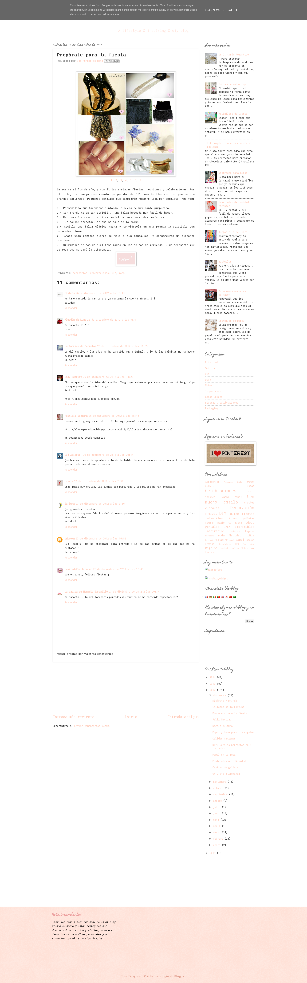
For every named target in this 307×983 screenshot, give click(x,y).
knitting (235, 531)
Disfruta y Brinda (225, 700)
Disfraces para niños (233, 172)
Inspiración (213, 391)
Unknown (70, 538)
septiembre (221, 794)
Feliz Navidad (222, 719)
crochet (249, 502)
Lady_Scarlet (73, 376)
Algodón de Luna (75, 319)
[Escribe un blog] (108, 61)
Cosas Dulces (213, 396)
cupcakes (212, 508)
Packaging (211, 408)
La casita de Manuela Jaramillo (86, 591)
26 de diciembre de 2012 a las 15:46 (114, 415)
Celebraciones (99, 272)
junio (217, 813)
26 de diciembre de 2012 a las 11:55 (122, 346)
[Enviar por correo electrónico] (105, 61)
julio (217, 807)
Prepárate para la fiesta (230, 713)
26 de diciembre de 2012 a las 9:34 (111, 319)
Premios (209, 544)
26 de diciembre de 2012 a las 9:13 (100, 293)
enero (217, 844)
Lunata (69, 481)
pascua (250, 540)
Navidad (235, 535)
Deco (208, 379)
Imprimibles (244, 526)
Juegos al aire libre (233, 231)
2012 (213, 690)
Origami (209, 540)
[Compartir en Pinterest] (118, 61)
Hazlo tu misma (229, 522)
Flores (233, 518)
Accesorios (80, 272)
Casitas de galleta (225, 767)
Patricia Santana (76, 415)
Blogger (179, 976)
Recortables (225, 544)
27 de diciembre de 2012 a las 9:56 (100, 503)
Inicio (131, 717)
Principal (211, 362)
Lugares (249, 531)
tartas (209, 552)
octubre (219, 788)
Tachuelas (225, 261)
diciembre (220, 695)
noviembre (220, 781)
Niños (208, 385)
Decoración (242, 507)
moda (122, 272)
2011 (213, 852)
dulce (234, 513)
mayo (216, 819)
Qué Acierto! (73, 454)
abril (217, 825)
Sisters (70, 293)
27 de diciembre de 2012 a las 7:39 (98, 481)
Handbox (209, 522)
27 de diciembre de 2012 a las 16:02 (101, 538)
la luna (70, 503)
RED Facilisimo (244, 544)
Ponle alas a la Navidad (229, 761)
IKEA (227, 526)
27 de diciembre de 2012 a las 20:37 (134, 591)
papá (231, 540)
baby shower (245, 481)
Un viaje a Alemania (226, 773)
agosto (218, 800)
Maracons (209, 535)
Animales (228, 482)
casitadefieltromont (78, 569)
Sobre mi (211, 368)
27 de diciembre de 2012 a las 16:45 (118, 569)
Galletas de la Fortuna (228, 706)
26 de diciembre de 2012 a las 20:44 (108, 454)
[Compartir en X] (112, 61)
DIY (114, 272)
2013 (213, 683)
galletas (248, 518)
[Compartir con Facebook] (115, 61)
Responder (71, 307)
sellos (235, 548)
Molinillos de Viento (233, 113)
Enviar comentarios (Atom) (92, 725)
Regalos (211, 548)
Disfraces (211, 514)
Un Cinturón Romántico (234, 54)
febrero (219, 838)
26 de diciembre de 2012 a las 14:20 (108, 376)
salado (225, 548)
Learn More (214, 10)
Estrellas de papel (231, 320)
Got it (233, 10)
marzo (217, 832)
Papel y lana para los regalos (233, 732)
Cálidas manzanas (224, 738)
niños (249, 535)
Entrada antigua (183, 717)
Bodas (250, 485)
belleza (209, 486)
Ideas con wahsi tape (233, 84)
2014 (213, 677)
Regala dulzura (223, 725)
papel (240, 539)
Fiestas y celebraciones (221, 402)
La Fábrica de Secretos (80, 346)
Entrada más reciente (73, 717)
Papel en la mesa (224, 754)
